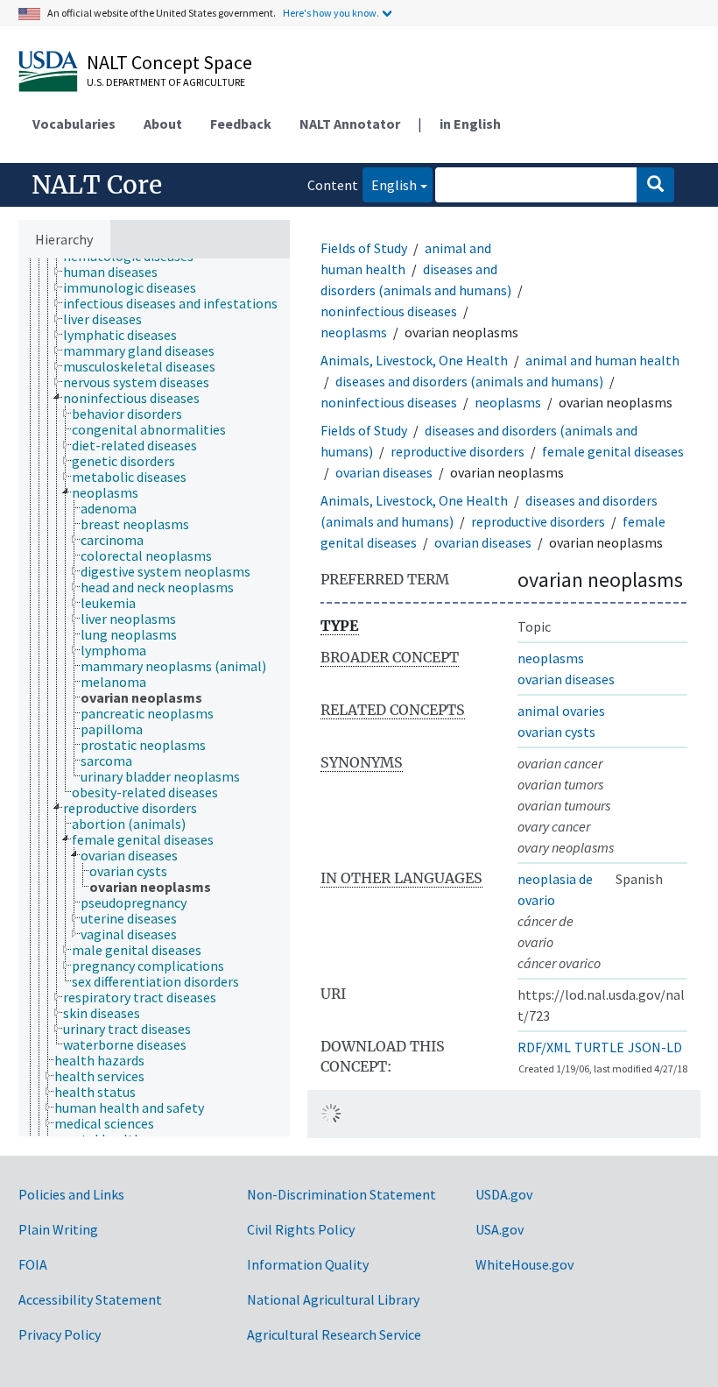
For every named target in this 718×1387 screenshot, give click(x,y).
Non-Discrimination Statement (341, 1194)
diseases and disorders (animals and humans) (469, 381)
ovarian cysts (556, 731)
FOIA (32, 1264)
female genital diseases (613, 451)
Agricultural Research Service (334, 1334)
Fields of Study (363, 248)
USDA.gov (503, 1194)
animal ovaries (561, 710)
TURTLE (599, 1047)
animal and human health (602, 360)
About (163, 123)
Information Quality (308, 1264)
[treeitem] (117, 272)
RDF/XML (544, 1047)
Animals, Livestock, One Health (414, 360)
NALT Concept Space (169, 62)
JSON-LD (655, 1047)
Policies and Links (71, 1194)
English (390, 184)
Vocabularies (74, 123)
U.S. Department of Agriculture (166, 81)
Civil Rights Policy (301, 1229)
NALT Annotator (349, 123)
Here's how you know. (331, 12)
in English (470, 123)
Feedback (240, 123)
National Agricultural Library (333, 1299)
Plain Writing (58, 1229)
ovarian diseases (384, 472)
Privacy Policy (59, 1334)
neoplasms (353, 332)
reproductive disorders (457, 451)
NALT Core (97, 185)
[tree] (154, 697)
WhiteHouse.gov (524, 1264)
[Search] (655, 184)
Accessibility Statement (90, 1299)
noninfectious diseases (388, 311)
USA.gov (499, 1229)
